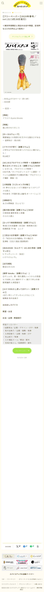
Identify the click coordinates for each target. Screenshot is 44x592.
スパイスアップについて (9, 584)
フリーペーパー (18, 12)
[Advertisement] (22, 450)
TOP (3, 579)
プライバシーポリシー (25, 584)
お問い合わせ (38, 584)
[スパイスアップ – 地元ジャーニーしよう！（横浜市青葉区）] (22, 4)
